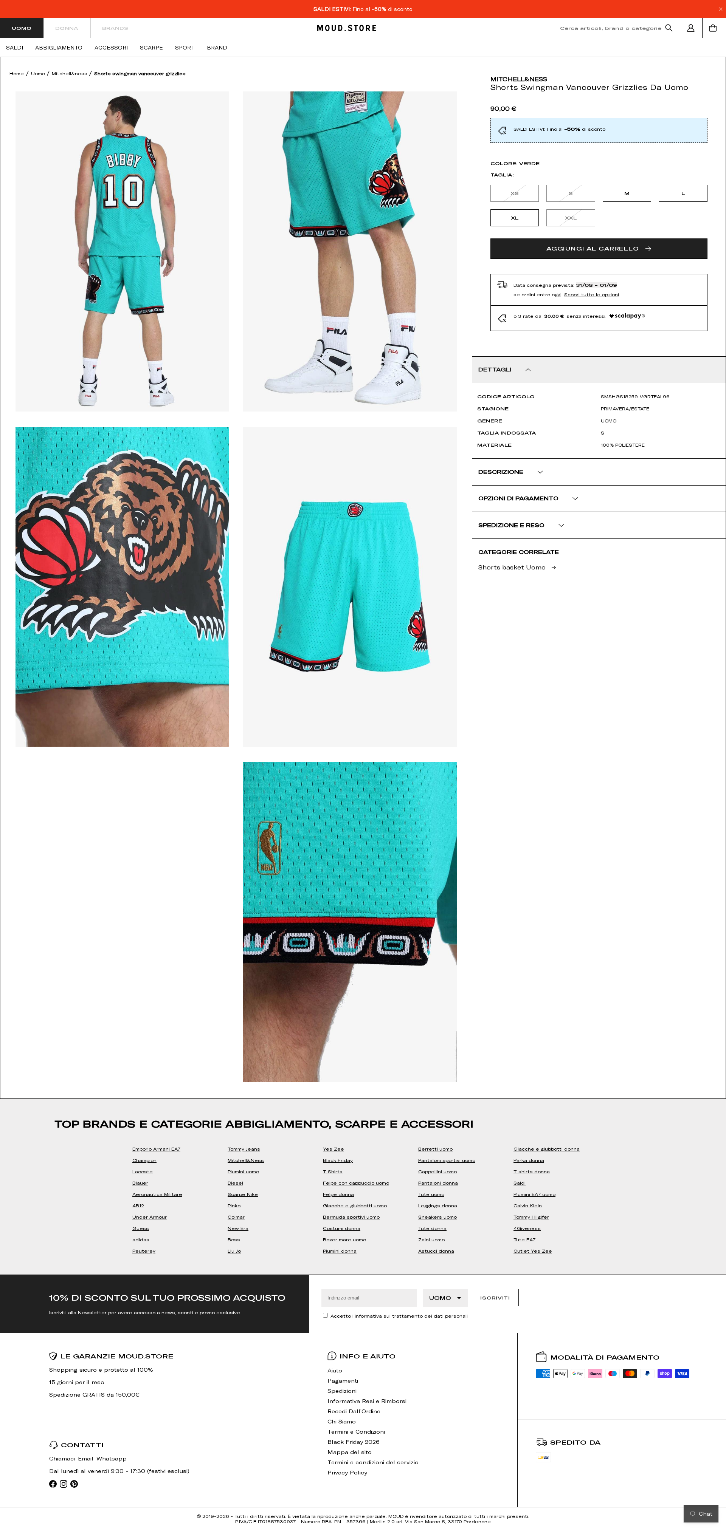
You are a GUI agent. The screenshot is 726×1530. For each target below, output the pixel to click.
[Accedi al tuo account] (691, 28)
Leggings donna (437, 1205)
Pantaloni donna (438, 1182)
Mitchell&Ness (246, 1160)
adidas (140, 1239)
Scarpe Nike (243, 1194)
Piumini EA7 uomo (534, 1194)
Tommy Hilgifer (531, 1216)
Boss (234, 1239)
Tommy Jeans (244, 1148)
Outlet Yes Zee (532, 1250)
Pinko (234, 1205)
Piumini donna (340, 1250)
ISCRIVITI (495, 1297)
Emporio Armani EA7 (156, 1148)
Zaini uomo (431, 1239)
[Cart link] (714, 28)
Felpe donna (338, 1194)
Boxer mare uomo (344, 1239)
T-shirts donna (531, 1171)
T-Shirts (333, 1171)
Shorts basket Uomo (512, 567)
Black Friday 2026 (353, 1442)
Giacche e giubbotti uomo (355, 1205)
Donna (66, 28)
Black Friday (338, 1160)
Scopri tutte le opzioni (591, 294)
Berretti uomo (435, 1148)
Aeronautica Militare (157, 1194)
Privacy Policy (347, 1472)
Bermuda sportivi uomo (351, 1216)
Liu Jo (234, 1250)
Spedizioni (342, 1391)
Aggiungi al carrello (592, 248)
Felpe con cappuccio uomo (356, 1182)
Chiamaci (62, 1458)
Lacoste (142, 1171)
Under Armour (149, 1216)
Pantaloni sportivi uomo (446, 1160)
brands (115, 28)
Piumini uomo (243, 1171)
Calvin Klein (527, 1205)
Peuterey (143, 1250)
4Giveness (527, 1228)
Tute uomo (431, 1194)
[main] (363, 666)
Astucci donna (436, 1250)
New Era (238, 1228)
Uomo (21, 28)
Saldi (14, 48)
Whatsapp (111, 1458)
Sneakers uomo (437, 1216)
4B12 (138, 1205)
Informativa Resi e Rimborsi (366, 1401)
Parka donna (528, 1160)
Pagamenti (342, 1380)
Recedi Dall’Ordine (353, 1411)
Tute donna (432, 1228)
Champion (144, 1160)
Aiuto (334, 1370)
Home (16, 73)
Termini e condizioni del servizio (373, 1462)
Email (85, 1458)
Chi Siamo (341, 1421)
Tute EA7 (524, 1239)
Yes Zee (333, 1148)
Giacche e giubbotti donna (546, 1148)
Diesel (235, 1182)
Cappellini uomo (437, 1171)
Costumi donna (341, 1228)
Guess (140, 1228)
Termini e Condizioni (356, 1431)
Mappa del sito (349, 1452)
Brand (217, 48)
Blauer (140, 1182)
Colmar (236, 1216)
